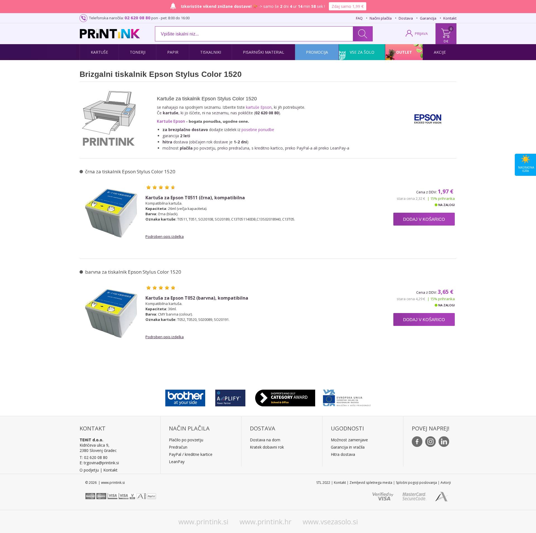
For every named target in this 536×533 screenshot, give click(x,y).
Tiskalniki (210, 52)
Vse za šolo (362, 52)
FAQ (359, 18)
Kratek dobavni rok (267, 447)
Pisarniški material (263, 52)
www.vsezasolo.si (330, 521)
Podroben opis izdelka (164, 236)
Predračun (178, 447)
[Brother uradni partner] (185, 396)
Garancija (428, 18)
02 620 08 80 (137, 17)
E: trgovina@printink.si (99, 462)
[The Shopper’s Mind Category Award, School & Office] (285, 396)
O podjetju (89, 470)
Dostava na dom (265, 439)
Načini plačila (381, 18)
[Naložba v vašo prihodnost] (347, 396)
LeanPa (176, 461)
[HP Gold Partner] (230, 396)
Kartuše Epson (171, 121)
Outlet (404, 52)
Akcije (440, 52)
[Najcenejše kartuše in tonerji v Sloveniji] (110, 34)
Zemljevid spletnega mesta (371, 482)
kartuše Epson (259, 107)
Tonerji (137, 52)
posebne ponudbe (257, 129)
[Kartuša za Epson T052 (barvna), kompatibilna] (112, 312)
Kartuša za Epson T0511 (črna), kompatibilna (195, 197)
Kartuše (99, 52)
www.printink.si (203, 521)
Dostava (406, 18)
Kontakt (449, 18)
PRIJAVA (421, 33)
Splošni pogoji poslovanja (416, 482)
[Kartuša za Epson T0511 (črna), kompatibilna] (112, 212)
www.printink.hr (265, 521)
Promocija (317, 52)
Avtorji (446, 482)
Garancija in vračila (348, 447)
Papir (172, 52)
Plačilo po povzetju (186, 439)
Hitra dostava (343, 454)
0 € (446, 41)
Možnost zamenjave (349, 439)
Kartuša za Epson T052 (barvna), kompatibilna (196, 298)
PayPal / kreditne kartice (190, 454)
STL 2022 (323, 482)
